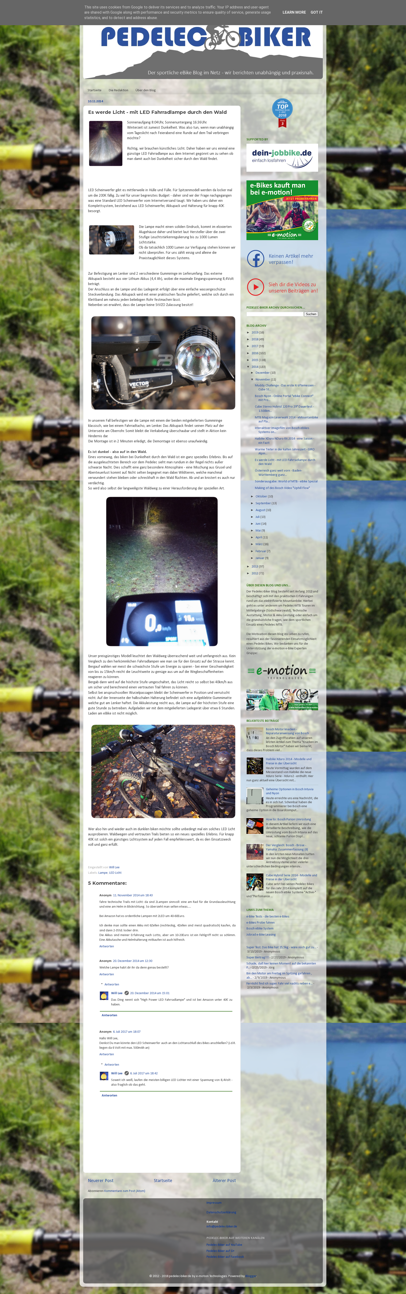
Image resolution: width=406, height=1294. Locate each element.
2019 (255, 332)
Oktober (262, 496)
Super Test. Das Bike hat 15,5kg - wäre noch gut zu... (281, 947)
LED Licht (115, 873)
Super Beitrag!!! (257, 957)
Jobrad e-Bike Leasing (261, 935)
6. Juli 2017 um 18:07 (127, 1032)
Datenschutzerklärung (221, 1212)
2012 (255, 573)
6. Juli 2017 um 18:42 (144, 1073)
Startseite (95, 90)
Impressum (214, 1203)
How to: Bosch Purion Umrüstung (288, 819)
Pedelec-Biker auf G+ (220, 1251)
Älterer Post (224, 1181)
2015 (255, 360)
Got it (317, 12)
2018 (255, 339)
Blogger (251, 1276)
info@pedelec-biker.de (222, 1226)
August (261, 510)
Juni (258, 524)
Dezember (263, 373)
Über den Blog (146, 90)
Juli (258, 517)
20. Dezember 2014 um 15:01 (149, 993)
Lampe (103, 873)
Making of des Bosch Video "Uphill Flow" (282, 488)
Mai (259, 530)
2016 (255, 353)
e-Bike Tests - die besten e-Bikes (267, 916)
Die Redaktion (118, 90)
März (259, 544)
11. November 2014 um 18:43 (133, 895)
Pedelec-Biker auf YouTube (224, 1245)
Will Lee (114, 867)
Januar (260, 558)
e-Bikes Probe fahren (260, 923)
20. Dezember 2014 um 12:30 (132, 961)
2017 (255, 346)
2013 (255, 566)
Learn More (294, 12)
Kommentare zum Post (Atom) (124, 1191)
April (259, 537)
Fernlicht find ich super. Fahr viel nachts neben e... (279, 983)
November (263, 379)
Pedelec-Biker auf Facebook (225, 1257)
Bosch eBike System (259, 928)
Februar (261, 551)
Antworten (106, 946)
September (264, 503)
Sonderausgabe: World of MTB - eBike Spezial (286, 481)
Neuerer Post (100, 1181)
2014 (255, 367)
